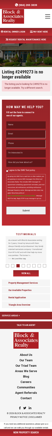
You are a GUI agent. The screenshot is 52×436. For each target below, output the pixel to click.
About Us (26, 355)
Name (11, 125)
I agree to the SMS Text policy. (21, 170)
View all (26, 273)
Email (11, 134)
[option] (26, 249)
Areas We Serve (26, 371)
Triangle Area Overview (19, 304)
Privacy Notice (19, 417)
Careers (26, 382)
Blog (26, 376)
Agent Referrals (26, 393)
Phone (12, 143)
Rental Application (17, 297)
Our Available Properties (20, 290)
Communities (26, 387)
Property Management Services (23, 283)
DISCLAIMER (35, 417)
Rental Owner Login (14, 31)
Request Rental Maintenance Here (27, 39)
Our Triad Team (26, 365)
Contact (26, 398)
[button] (7, 265)
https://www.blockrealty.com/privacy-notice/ (21, 196)
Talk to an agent (26, 325)
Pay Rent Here (40, 31)
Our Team (26, 360)
